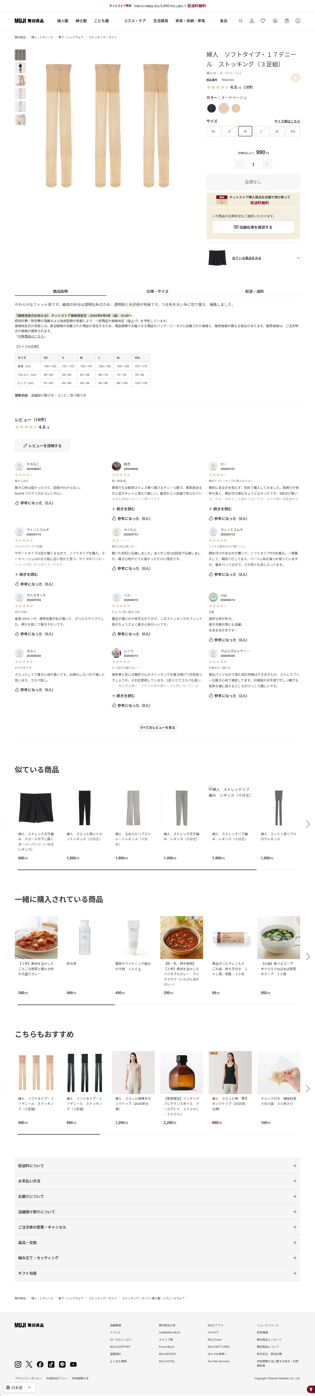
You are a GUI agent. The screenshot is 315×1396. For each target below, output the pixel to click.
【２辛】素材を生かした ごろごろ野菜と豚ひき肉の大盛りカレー (37, 968)
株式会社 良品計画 (269, 1354)
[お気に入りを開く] (263, 20)
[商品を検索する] (240, 20)
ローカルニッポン (121, 1339)
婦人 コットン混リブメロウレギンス (278, 836)
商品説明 (60, 291)
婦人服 (62, 20)
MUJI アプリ (215, 1325)
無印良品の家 (167, 1325)
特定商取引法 (80, 1378)
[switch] (295, 77)
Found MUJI (166, 1346)
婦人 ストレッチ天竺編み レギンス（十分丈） (181, 836)
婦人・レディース (42, 37)
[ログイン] (252, 21)
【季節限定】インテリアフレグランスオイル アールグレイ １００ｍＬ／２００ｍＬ (181, 1106)
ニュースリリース (268, 1325)
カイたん (130, 529)
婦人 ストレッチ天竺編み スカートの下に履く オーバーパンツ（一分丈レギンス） (37, 841)
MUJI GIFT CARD (219, 1346)
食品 (223, 20)
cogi (224, 595)
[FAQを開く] (287, 20)
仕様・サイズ (157, 291)
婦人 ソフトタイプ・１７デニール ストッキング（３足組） (36, 1103)
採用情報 (262, 1332)
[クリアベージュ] (236, 108)
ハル (127, 595)
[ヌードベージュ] (224, 108)
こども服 (101, 20)
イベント (115, 1332)
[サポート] (298, 21)
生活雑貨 (160, 20)
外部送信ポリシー (57, 1378)
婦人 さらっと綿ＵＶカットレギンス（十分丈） (84, 836)
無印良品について (268, 1346)
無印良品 (20, 37)
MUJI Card (214, 1339)
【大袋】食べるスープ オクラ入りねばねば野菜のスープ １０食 (278, 968)
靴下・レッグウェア (71, 37)
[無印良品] (29, 1325)
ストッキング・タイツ (103, 37)
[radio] (211, 108)
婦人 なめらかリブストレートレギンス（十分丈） (133, 838)
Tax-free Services (218, 1361)
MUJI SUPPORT (120, 1346)
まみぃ (31, 651)
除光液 (71, 963)
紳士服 (81, 20)
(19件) (248, 86)
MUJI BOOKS (167, 1354)
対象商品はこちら (31, 336)
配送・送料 (254, 291)
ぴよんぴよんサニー (235, 651)
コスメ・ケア (135, 20)
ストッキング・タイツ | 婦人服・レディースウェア (153, 1298)
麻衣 (127, 464)
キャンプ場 (166, 1339)
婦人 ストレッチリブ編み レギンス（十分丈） (230, 836)
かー (224, 464)
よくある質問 (118, 1361)
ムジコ (129, 651)
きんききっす (36, 595)
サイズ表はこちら (287, 121)
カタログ (213, 1332)
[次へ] (310, 824)
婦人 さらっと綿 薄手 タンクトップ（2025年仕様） (231, 1103)
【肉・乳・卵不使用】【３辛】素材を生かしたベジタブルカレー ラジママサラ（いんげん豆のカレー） (181, 973)
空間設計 (115, 1354)
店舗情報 (115, 1325)
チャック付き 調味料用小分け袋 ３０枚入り (278, 1101)
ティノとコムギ (38, 529)
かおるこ (33, 464)
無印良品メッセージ (269, 1339)
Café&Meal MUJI (169, 1332)
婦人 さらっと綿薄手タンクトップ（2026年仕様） (133, 1103)
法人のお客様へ (217, 1354)
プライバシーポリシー (28, 1378)
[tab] (20, 54)
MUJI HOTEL (167, 1361)
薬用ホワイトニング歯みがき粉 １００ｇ (133, 966)
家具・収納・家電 (190, 20)
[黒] (211, 108)
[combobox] (20, 1387)
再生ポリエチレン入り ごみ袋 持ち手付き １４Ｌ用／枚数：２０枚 (230, 968)
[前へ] (4, 824)
